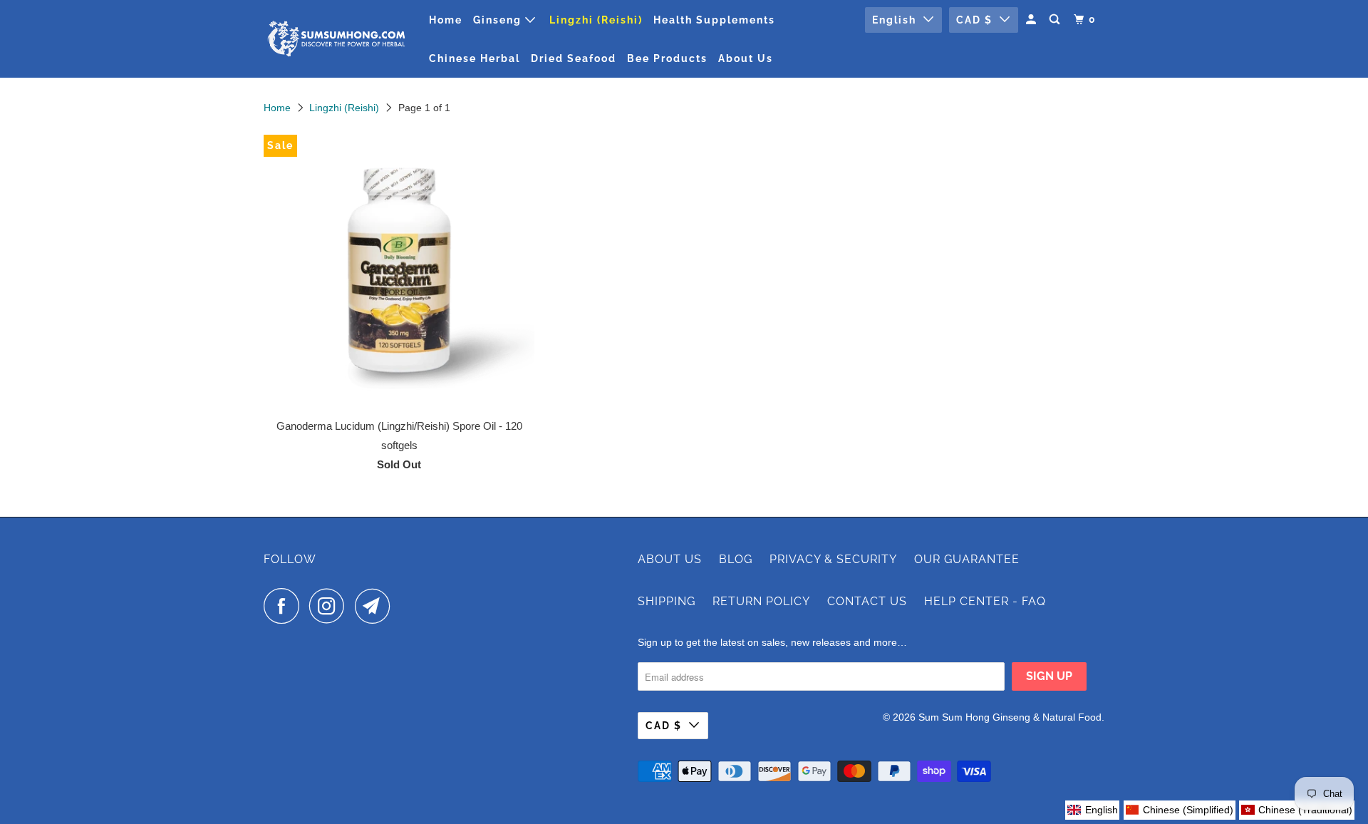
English (894, 20)
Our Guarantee (967, 559)
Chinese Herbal (474, 58)
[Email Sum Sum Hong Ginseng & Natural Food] (376, 606)
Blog (735, 559)
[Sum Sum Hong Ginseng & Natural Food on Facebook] (285, 606)
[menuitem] (1092, 810)
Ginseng (499, 20)
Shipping (666, 601)
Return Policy (761, 601)
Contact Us (867, 601)
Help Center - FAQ (985, 601)
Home (445, 20)
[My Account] (1032, 19)
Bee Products (667, 58)
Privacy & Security (833, 559)
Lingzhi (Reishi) (596, 20)
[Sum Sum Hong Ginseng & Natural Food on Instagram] (330, 606)
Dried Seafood (573, 58)
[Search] (1056, 19)
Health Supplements (714, 20)
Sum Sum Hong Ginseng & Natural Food (1010, 717)
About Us (745, 58)
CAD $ (974, 20)
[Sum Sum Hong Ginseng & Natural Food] (337, 39)
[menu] (1210, 810)
